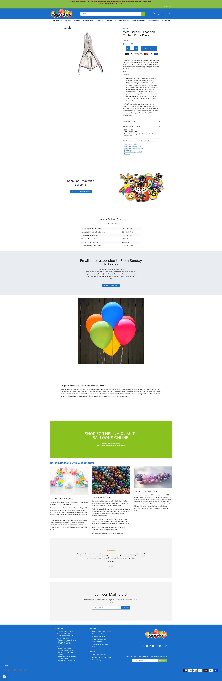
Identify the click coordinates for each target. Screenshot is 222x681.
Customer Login (97, 647)
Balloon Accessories (138, 20)
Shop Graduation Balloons (80, 191)
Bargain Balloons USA (21, 670)
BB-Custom (126, 28)
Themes (109, 20)
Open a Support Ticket (111, 285)
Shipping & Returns (129, 121)
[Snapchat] (166, 646)
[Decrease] (128, 48)
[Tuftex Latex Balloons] (69, 480)
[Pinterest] (160, 646)
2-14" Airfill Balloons (122, 20)
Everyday (68, 20)
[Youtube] (153, 646)
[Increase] (136, 48)
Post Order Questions (99, 639)
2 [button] (111, 566)
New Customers (97, 642)
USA (60, 646)
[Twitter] (143, 646)
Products (127, 154)
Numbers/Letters (88, 20)
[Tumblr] (163, 646)
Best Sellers (128, 150)
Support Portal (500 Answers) (102, 631)
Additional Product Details (131, 126)
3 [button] (113, 566)
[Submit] (143, 14)
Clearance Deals (153, 20)
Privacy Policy (96, 660)
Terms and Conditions (99, 654)
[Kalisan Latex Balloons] (153, 477)
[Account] (166, 13)
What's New (166, 20)
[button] (4, 676)
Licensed (77, 20)
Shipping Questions (98, 634)
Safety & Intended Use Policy (101, 657)
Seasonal (100, 20)
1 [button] (109, 566)
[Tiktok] (157, 646)
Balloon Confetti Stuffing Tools (134, 148)
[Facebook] (147, 646)
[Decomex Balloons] (111, 480)
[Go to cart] (170, 13)
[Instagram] (150, 646)
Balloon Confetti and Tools (132, 146)
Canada (61, 655)
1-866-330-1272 (63, 638)
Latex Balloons (57, 20)
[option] (90, 53)
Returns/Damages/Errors (100, 644)
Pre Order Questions (98, 636)
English (166, 7)
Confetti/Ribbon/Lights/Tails (133, 152)
